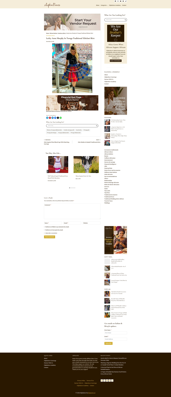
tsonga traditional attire (63, 132)
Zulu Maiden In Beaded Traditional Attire (89, 141)
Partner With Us (108, 79)
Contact (124, 5)
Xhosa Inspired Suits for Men (83, 176)
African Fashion (108, 154)
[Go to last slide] (48, 171)
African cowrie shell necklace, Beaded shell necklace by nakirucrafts (117, 261)
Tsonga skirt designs (51, 132)
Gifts (105, 166)
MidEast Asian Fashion (110, 172)
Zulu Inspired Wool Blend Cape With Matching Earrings (56, 142)
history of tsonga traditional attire (54, 130)
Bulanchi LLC (91, 393)
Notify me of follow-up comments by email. (57, 227)
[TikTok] (126, 1)
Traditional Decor (109, 197)
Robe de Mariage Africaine (111, 182)
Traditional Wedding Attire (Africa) (114, 199)
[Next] (97, 171)
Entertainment (108, 160)
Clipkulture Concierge (110, 77)
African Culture (108, 152)
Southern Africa (50, 35)
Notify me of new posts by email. (54, 230)
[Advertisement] (115, 215)
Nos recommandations (110, 176)
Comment (48, 205)
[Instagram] (118, 1)
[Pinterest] (123, 1)
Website (85, 223)
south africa (79, 130)
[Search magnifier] (97, 126)
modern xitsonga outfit (69, 130)
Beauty (106, 156)
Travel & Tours (108, 201)
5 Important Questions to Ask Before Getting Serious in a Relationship (118, 128)
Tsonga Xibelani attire (76, 132)
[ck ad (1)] (72, 22)
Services (106, 186)
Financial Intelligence (110, 164)
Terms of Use (90, 380)
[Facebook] (115, 1)
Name (47, 223)
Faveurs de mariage (109, 162)
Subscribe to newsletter (51, 233)
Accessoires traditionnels (111, 150)
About (97, 5)
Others (106, 178)
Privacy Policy (81, 380)
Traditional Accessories (110, 195)
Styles (106, 188)
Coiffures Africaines (109, 158)
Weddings (107, 203)
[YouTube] (120, 1)
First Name (107, 330)
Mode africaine (108, 174)
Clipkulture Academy (115, 5)
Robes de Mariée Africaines (111, 184)
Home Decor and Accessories (112, 170)
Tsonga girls (86, 130)
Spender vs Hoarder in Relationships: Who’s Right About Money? (119, 135)
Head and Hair (108, 168)
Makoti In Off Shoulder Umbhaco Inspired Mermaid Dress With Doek (118, 307)
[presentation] (58, 164)
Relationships (108, 180)
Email (66, 223)
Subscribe (108, 343)
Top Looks (107, 190)
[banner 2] (72, 103)
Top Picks (107, 192)
